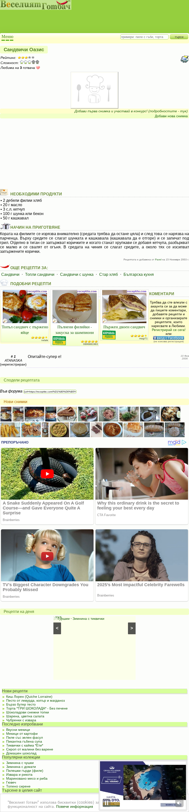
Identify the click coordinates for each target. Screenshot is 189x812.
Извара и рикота (19, 774)
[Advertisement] (90, 22)
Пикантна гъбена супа (24, 741)
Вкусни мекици (18, 730)
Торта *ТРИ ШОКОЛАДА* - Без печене (37, 708)
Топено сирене (18, 786)
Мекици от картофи (22, 734)
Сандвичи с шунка (77, 274)
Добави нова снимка (171, 116)
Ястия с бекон (112, 623)
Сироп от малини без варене (29, 749)
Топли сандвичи (39, 274)
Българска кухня (139, 274)
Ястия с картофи (70, 619)
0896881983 (90, 344)
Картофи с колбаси (102, 619)
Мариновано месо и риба (26, 778)
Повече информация (74, 806)
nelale (44, 340)
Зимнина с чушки (20, 763)
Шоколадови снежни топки (27, 712)
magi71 (143, 338)
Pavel (158, 259)
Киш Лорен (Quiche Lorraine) (29, 696)
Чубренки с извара (21, 720)
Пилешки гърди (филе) (24, 771)
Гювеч (11, 782)
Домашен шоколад (21, 753)
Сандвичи (10, 274)
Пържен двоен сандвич (124, 327)
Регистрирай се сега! (169, 330)
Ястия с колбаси (85, 623)
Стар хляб (108, 274)
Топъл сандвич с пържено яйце (25, 329)
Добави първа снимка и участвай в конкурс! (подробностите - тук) (131, 111)
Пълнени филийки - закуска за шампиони (74, 329)
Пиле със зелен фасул (24, 737)
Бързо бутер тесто (21, 704)
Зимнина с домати (21, 767)
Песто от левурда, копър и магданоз (35, 700)
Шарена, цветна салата (25, 716)
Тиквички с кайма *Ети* (24, 745)
